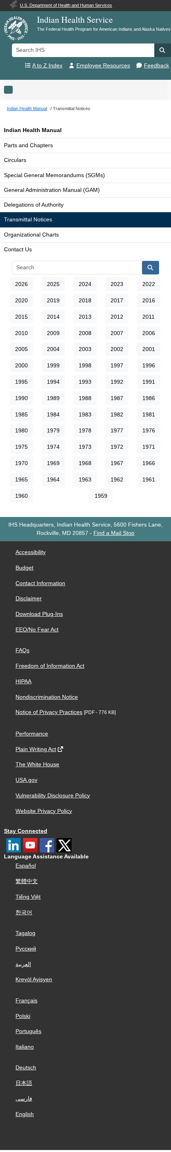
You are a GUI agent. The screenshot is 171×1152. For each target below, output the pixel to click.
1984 (53, 414)
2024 (85, 284)
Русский (26, 949)
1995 (21, 382)
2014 (53, 317)
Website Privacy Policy (44, 811)
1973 (85, 447)
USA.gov (26, 780)
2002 (117, 349)
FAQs (22, 650)
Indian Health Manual (33, 130)
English (25, 1114)
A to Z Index (47, 66)
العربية (23, 964)
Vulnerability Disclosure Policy (53, 796)
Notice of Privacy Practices (49, 712)
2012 (117, 317)
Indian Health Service (75, 19)
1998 (85, 365)
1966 (148, 463)
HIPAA (23, 681)
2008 (85, 333)
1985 (21, 414)
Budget (24, 568)
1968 (85, 463)
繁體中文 (27, 881)
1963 (85, 479)
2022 (148, 284)
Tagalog (25, 933)
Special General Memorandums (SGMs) (54, 175)
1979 (53, 430)
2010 (21, 333)
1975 (21, 447)
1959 (101, 496)
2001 (148, 349)
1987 (117, 398)
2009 (53, 333)
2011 (148, 317)
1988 (85, 398)
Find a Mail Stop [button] (113, 533)
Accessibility (31, 552)
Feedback (156, 66)
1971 (148, 447)
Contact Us (18, 249)
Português (28, 1031)
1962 (117, 479)
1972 (117, 447)
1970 (21, 463)
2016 (148, 300)
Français (26, 1001)
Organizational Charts (31, 235)
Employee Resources (103, 66)
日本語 (24, 1083)
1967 (117, 463)
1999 (53, 365)
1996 (148, 365)
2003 (85, 349)
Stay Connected (25, 831)
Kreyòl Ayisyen (34, 979)
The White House (37, 764)
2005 (21, 349)
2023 (117, 284)
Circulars (15, 160)
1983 (85, 414)
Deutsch (26, 1068)
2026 (21, 284)
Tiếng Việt (28, 897)
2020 (21, 300)
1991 (148, 382)
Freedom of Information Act (50, 666)
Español (26, 866)
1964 (53, 479)
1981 (148, 414)
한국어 (24, 912)
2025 (53, 284)
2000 (21, 365)
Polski (23, 1016)
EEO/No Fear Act (37, 630)
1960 (21, 496)
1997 (117, 365)
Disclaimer (29, 599)
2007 (117, 333)
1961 (148, 479)
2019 (53, 300)
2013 (85, 317)
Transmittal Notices (28, 220)
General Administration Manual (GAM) (52, 190)
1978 (85, 430)
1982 (117, 414)
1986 (148, 398)
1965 (21, 479)
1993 (85, 382)
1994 (53, 382)
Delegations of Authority (34, 205)
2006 (148, 333)
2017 (117, 300)
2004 (53, 349)
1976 (148, 430)
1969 (53, 463)
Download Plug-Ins (39, 614)
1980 (21, 430)
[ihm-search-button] (150, 267)
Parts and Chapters (28, 145)
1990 (21, 398)
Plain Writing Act (36, 749)
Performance (32, 734)
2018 (85, 300)
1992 (117, 382)
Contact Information (40, 583)
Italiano (25, 1047)
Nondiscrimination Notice (47, 697)
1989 (53, 398)
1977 (117, 430)
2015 (21, 317)
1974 (53, 447)
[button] (163, 50)
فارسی (24, 1099)
